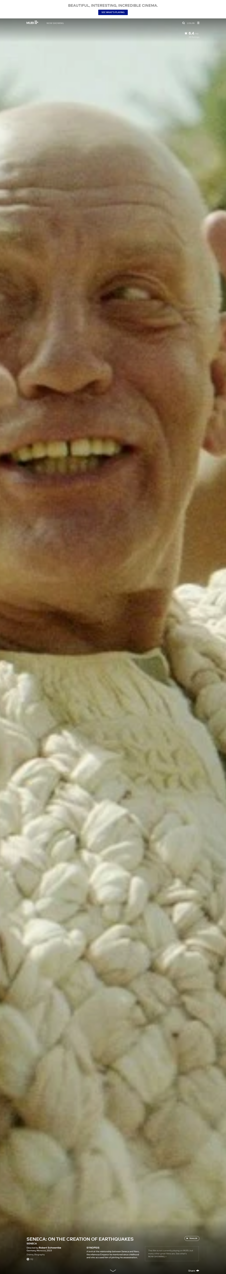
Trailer (193, 1238)
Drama (30, 1254)
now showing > (157, 1256)
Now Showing (55, 23)
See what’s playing (113, 12)
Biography (39, 1254)
